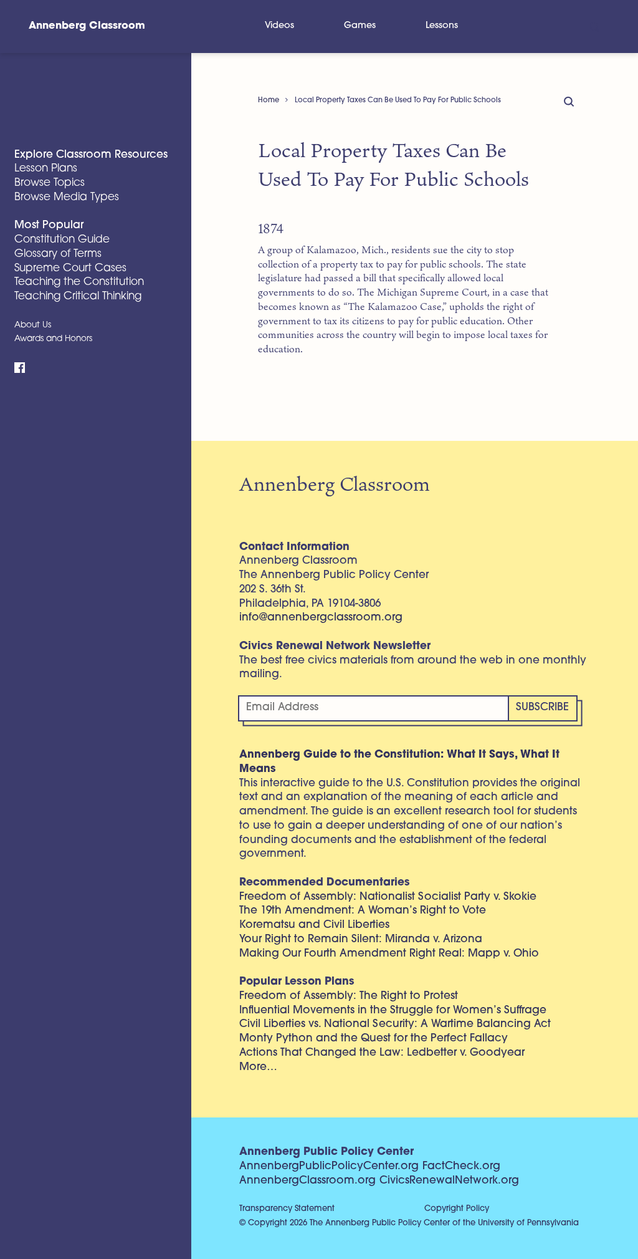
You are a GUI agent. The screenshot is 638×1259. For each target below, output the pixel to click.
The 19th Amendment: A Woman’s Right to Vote (362, 910)
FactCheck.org (461, 1166)
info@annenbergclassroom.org (320, 617)
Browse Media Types (66, 197)
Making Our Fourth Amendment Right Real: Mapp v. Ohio (389, 953)
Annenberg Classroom (87, 26)
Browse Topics (49, 183)
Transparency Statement (287, 1209)
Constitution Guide (62, 239)
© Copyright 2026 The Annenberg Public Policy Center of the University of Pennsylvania (409, 1223)
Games (360, 26)
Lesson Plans (45, 168)
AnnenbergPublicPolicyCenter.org (329, 1166)
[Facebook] (19, 368)
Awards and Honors (53, 339)
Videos (279, 26)
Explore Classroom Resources (91, 155)
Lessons (442, 26)
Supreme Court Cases (70, 268)
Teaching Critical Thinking (77, 296)
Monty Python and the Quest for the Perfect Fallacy (373, 1038)
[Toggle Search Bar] (593, 26)
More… (258, 1067)
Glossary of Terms (58, 254)
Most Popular (48, 225)
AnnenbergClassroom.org (307, 1180)
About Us (32, 325)
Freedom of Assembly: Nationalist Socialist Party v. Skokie (387, 897)
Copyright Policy (456, 1209)
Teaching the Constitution (79, 282)
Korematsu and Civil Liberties (314, 925)
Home (268, 100)
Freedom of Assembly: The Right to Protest (348, 996)
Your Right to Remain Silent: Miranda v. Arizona (360, 939)
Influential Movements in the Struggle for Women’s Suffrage (392, 1010)
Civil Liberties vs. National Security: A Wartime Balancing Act (395, 1024)
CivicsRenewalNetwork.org (449, 1180)
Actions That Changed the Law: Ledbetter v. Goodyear (382, 1053)
